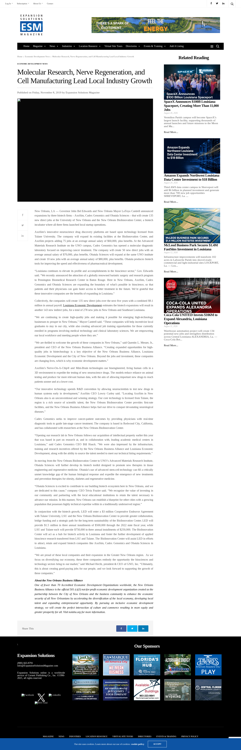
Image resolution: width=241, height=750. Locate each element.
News (52, 46)
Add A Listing (177, 46)
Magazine (38, 46)
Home (26, 46)
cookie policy (137, 744)
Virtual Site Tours (113, 46)
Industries (67, 46)
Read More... (171, 132)
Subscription (22, 3)
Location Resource (88, 46)
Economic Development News (32, 64)
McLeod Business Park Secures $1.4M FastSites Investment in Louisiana (191, 247)
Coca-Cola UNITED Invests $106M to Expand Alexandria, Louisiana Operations (191, 319)
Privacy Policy (189, 736)
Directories (131, 46)
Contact (50, 3)
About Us (37, 3)
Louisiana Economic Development (82, 305)
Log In (8, 3)
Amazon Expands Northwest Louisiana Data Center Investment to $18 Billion (191, 177)
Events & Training (153, 46)
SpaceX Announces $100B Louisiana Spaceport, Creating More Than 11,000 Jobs (191, 106)
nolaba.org (75, 612)
